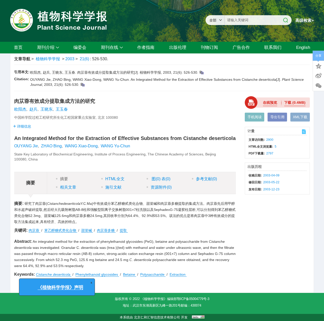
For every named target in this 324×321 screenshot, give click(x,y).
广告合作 (241, 47)
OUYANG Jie (26, 146)
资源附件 (161, 187)
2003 (69, 59)
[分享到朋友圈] (318, 86)
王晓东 (46, 109)
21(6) (85, 59)
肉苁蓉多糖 (106, 230)
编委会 (79, 47)
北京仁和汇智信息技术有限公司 (157, 317)
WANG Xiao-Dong (81, 146)
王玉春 (62, 109)
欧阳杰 (20, 109)
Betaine (129, 274)
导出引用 (277, 117)
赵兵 (33, 109)
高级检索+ (304, 20)
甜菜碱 (87, 230)
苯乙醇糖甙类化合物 (60, 230)
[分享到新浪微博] (318, 76)
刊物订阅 (209, 47)
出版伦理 (177, 47)
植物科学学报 (48, 59)
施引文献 (113, 187)
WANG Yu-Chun (115, 146)
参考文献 (206, 179)
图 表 (160, 179)
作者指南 (145, 47)
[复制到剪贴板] (201, 72)
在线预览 (270, 103)
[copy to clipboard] (82, 85)
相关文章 (68, 187)
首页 (18, 47)
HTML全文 (115, 179)
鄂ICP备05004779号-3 (193, 299)
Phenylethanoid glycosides (97, 274)
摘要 (64, 179)
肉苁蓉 (34, 230)
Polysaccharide (153, 274)
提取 (124, 230)
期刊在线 (109, 47)
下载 (295, 103)
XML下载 (300, 117)
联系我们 (272, 47)
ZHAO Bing (51, 146)
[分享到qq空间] (318, 65)
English (303, 47)
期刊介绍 (45, 47)
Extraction (178, 274)
